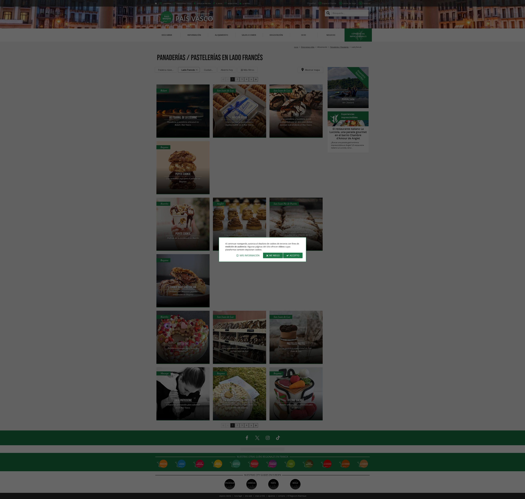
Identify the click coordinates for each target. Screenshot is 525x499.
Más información (249, 255)
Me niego (274, 255)
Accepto (294, 255)
